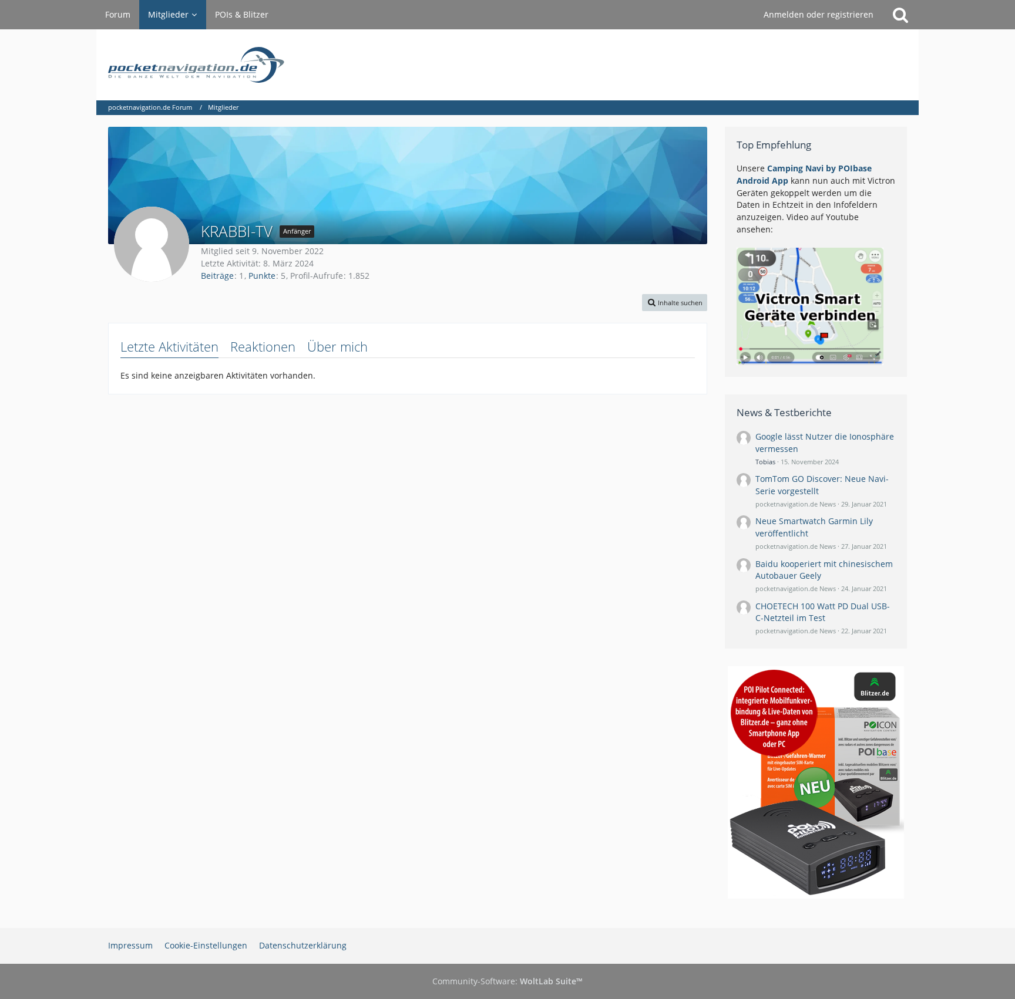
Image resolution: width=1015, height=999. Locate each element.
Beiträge (217, 275)
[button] (674, 302)
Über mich (337, 346)
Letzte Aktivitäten (169, 346)
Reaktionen (262, 346)
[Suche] (900, 14)
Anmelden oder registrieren (818, 14)
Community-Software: (507, 981)
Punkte (261, 275)
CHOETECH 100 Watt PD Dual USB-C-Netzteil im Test (822, 612)
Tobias (765, 461)
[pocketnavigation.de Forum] (507, 65)
